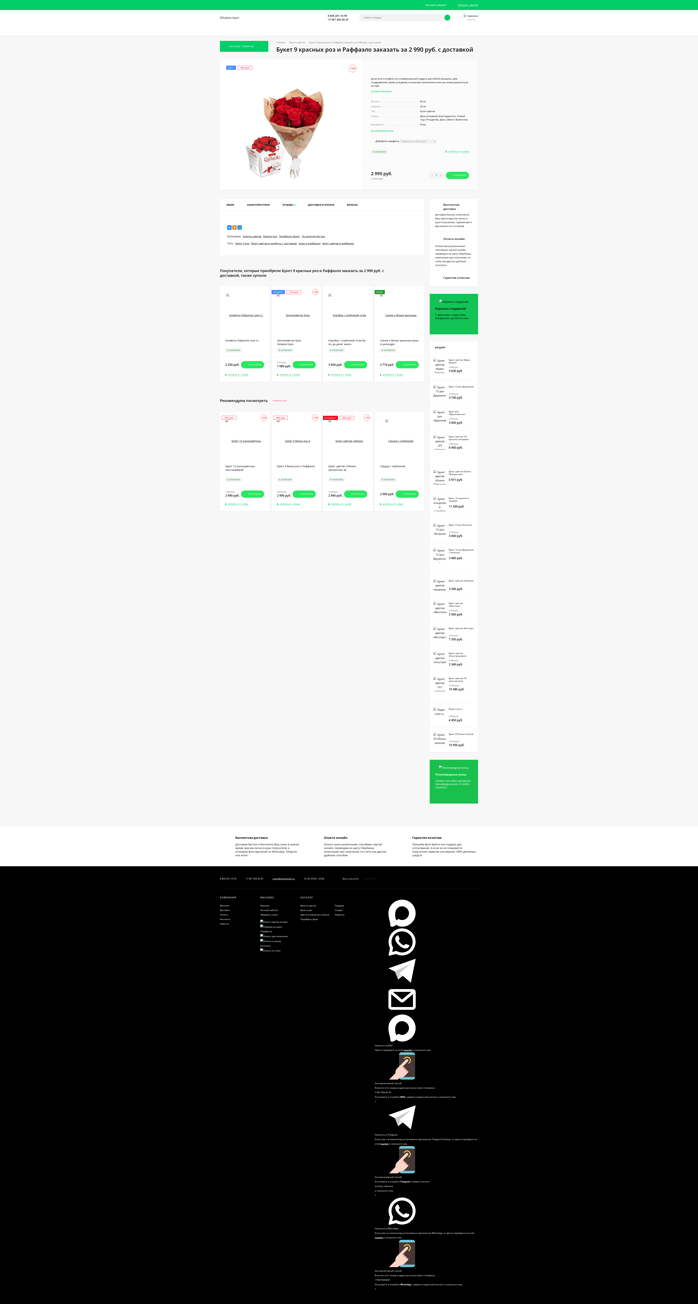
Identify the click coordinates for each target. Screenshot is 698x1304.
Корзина (264, 905)
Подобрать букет (289, 236)
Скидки (339, 910)
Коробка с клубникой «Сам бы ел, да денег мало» (347, 342)
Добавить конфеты (387, 141)
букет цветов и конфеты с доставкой (274, 243)
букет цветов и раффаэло (338, 243)
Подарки (339, 905)
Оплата (224, 914)
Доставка (225, 910)
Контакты (225, 919)
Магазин (224, 905)
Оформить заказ (269, 914)
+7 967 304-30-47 (338, 19)
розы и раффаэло (309, 243)
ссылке (408, 1050)
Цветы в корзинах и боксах (314, 914)
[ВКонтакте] (229, 227)
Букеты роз (270, 236)
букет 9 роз (242, 243)
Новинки (339, 914)
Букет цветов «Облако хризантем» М (342, 468)
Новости (224, 923)
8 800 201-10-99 (337, 15)
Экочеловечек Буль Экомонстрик (289, 342)
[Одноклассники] (234, 227)
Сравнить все (280, 400)
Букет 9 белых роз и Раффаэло (296, 466)
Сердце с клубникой (392, 466)
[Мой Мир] (239, 227)
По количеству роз (313, 236)
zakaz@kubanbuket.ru (283, 878)
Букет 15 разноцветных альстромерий (240, 468)
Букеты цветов (297, 42)
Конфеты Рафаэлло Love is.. (242, 340)
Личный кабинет (269, 910)
